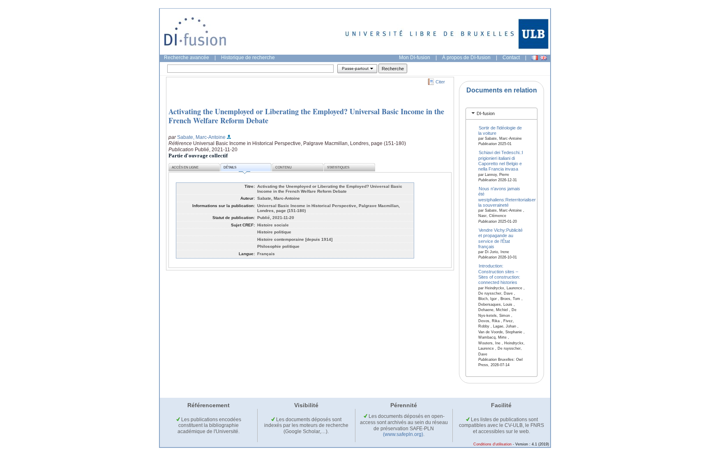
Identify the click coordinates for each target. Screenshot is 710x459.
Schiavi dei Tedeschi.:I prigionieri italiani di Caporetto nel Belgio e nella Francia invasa (500, 160)
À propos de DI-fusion (466, 57)
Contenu (283, 167)
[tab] (501, 114)
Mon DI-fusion (414, 57)
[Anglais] (543, 58)
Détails (230, 167)
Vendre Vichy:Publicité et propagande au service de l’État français (500, 238)
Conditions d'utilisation (492, 444)
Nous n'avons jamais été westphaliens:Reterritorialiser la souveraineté (507, 196)
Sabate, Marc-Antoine (201, 137)
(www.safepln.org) (403, 434)
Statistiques (338, 167)
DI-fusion (486, 113)
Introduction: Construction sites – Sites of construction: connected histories (499, 274)
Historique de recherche (248, 57)
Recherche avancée (186, 57)
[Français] (534, 58)
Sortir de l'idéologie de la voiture (500, 130)
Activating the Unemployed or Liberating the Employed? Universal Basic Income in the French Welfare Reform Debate (306, 116)
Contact (511, 57)
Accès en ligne (185, 167)
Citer (440, 81)
